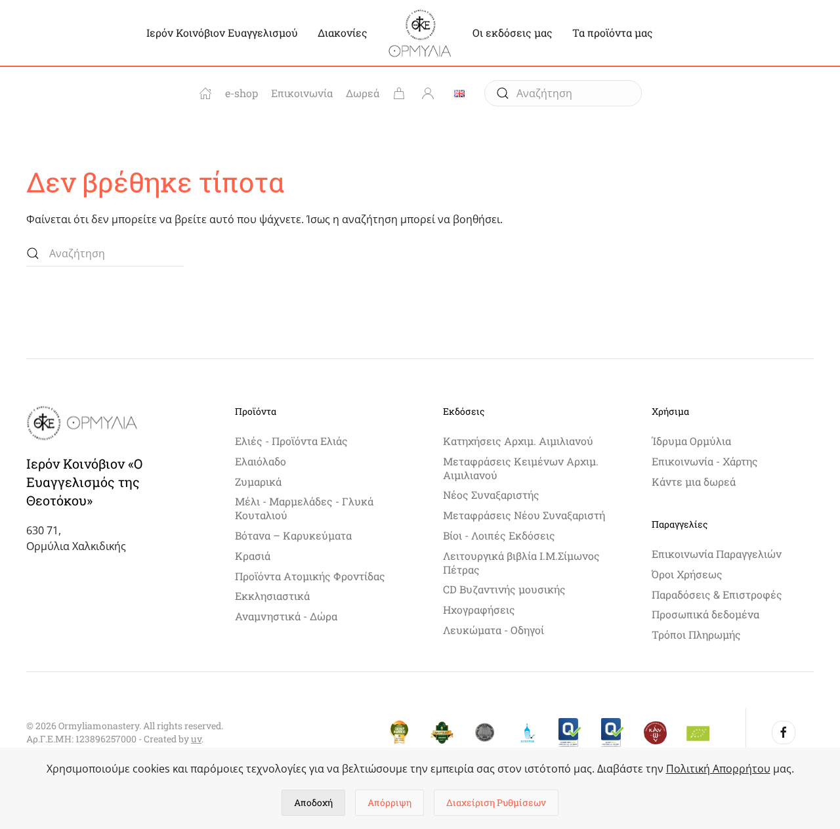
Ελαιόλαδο (260, 461)
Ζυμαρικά (258, 481)
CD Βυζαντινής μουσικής (504, 589)
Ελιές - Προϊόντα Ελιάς (291, 441)
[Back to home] (420, 32)
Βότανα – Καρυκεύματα (293, 535)
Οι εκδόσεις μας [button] (512, 32)
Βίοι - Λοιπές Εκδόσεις (499, 535)
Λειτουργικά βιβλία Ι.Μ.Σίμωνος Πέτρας (521, 562)
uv (196, 739)
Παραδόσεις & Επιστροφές (717, 594)
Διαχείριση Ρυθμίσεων (496, 802)
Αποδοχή (313, 802)
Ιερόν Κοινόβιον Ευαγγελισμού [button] (222, 32)
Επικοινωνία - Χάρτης (705, 461)
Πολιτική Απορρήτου (718, 768)
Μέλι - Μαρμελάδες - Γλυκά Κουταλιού (304, 508)
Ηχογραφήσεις (479, 609)
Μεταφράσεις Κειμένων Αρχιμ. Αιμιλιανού (520, 468)
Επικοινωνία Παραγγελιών (717, 554)
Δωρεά (362, 93)
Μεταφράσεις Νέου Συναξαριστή (524, 515)
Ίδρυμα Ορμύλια (691, 441)
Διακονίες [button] (343, 32)
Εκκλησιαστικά (272, 596)
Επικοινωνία (302, 93)
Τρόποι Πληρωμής (696, 634)
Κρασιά (252, 556)
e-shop (241, 93)
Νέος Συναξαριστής (491, 494)
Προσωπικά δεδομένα (705, 614)
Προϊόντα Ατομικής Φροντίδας (310, 576)
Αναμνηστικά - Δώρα (286, 616)
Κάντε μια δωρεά (694, 481)
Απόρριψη (389, 802)
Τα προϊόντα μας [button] (612, 32)
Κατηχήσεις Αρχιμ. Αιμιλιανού (518, 441)
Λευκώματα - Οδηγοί (493, 630)
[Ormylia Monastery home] (205, 93)
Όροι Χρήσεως (687, 574)
